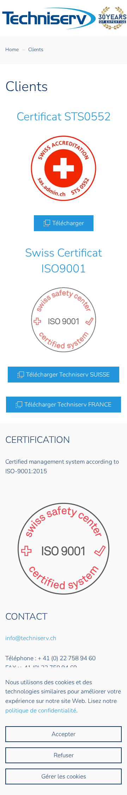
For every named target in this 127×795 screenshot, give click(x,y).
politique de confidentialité (40, 710)
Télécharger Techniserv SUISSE (68, 375)
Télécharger (68, 223)
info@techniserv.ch (30, 638)
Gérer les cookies (63, 776)
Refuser (64, 755)
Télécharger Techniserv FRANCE (67, 404)
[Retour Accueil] (63, 17)
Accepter (63, 734)
